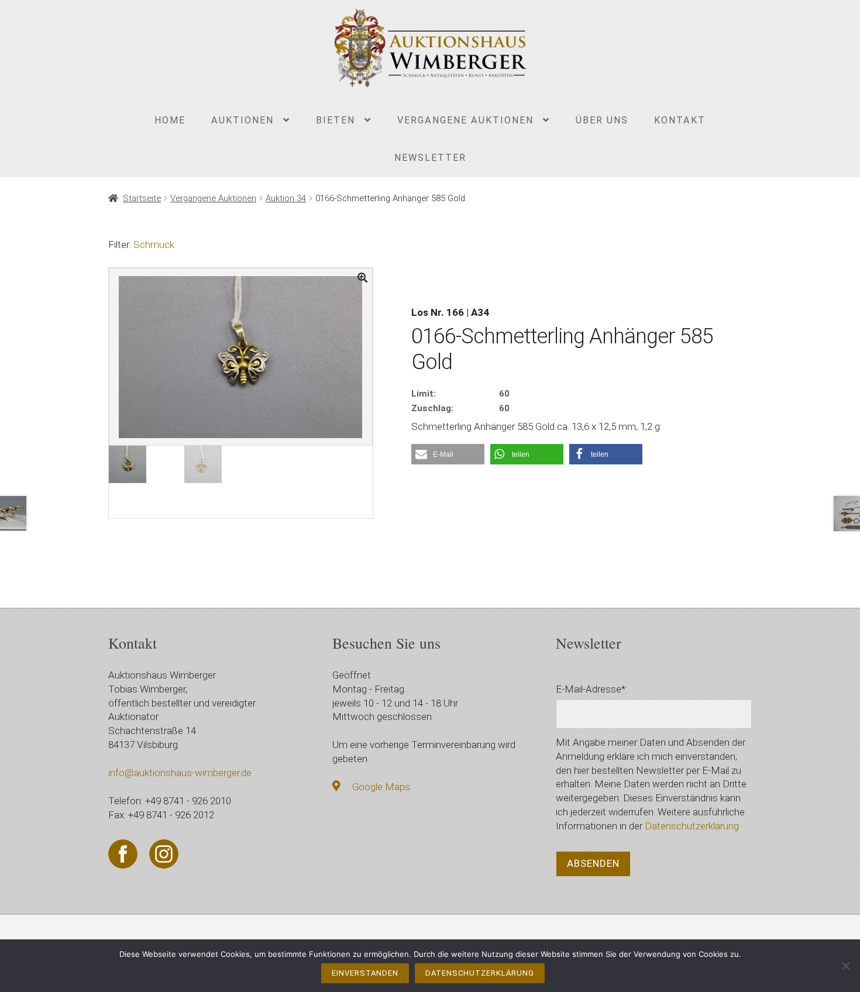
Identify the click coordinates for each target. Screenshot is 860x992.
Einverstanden (365, 973)
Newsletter (430, 157)
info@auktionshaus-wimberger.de (180, 773)
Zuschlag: (432, 408)
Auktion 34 (286, 198)
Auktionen (242, 120)
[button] (447, 454)
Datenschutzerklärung (692, 826)
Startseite (142, 198)
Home (169, 120)
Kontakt (680, 120)
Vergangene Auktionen (465, 120)
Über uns (602, 120)
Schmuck (153, 244)
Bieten (335, 120)
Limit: (423, 393)
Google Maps (381, 787)
